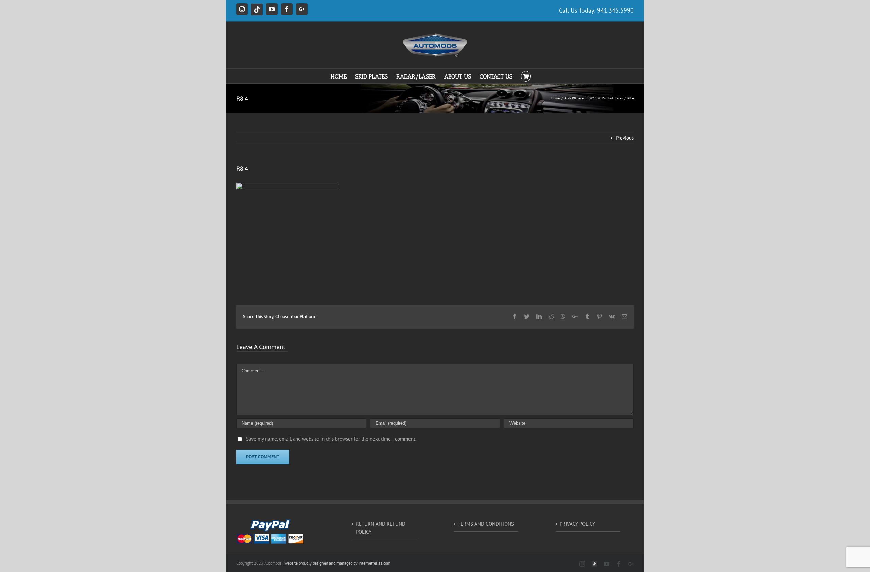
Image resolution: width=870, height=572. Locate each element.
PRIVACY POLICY (577, 524)
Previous (625, 138)
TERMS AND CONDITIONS (486, 524)
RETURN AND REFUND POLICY (380, 528)
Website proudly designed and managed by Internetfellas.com (337, 563)
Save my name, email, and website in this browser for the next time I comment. (331, 439)
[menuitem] (343, 76)
